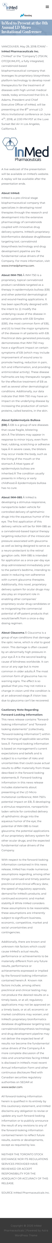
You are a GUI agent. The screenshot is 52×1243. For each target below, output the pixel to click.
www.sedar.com (11, 1087)
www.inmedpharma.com (17, 265)
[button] (47, 7)
